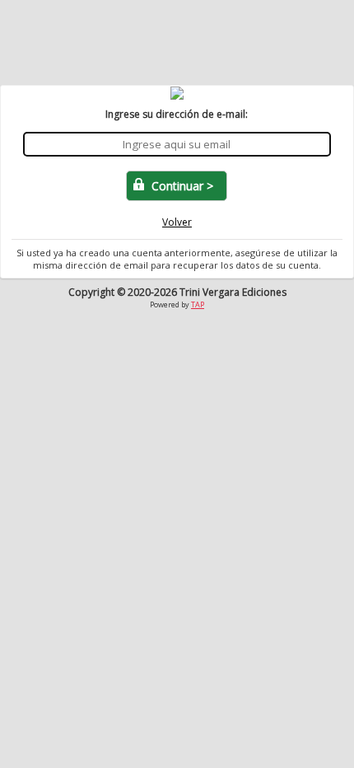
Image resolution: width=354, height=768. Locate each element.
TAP (197, 304)
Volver (177, 222)
